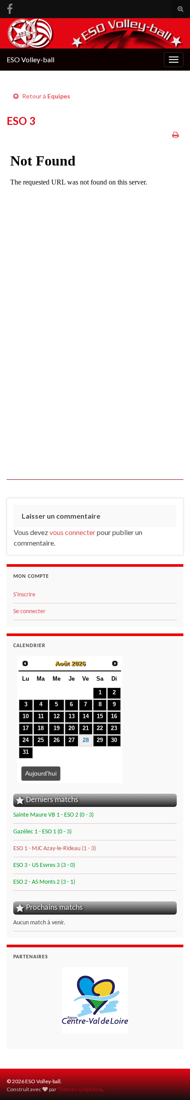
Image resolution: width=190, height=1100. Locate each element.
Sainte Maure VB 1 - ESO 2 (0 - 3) (53, 815)
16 (114, 716)
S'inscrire (24, 594)
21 (86, 728)
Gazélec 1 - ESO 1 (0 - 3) (42, 832)
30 (114, 740)
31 (26, 752)
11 (41, 716)
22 (100, 728)
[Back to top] (170, 1080)
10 (26, 716)
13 (71, 716)
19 (56, 728)
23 (114, 728)
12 (56, 716)
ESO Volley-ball (30, 59)
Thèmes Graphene (79, 1089)
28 (86, 740)
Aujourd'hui (41, 773)
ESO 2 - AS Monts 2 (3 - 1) (44, 882)
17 (26, 728)
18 (41, 728)
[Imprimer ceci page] (175, 134)
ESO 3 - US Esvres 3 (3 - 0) (44, 865)
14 (86, 716)
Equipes (58, 96)
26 (56, 740)
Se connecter (29, 611)
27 (71, 740)
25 (41, 740)
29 (100, 740)
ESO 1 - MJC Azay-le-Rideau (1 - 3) (54, 848)
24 (26, 740)
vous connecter (72, 532)
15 (100, 716)
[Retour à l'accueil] (95, 33)
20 (71, 728)
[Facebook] (10, 7)
